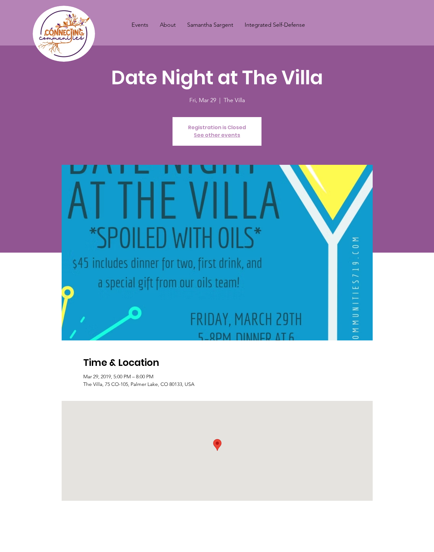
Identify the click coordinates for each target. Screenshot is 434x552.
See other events (217, 135)
